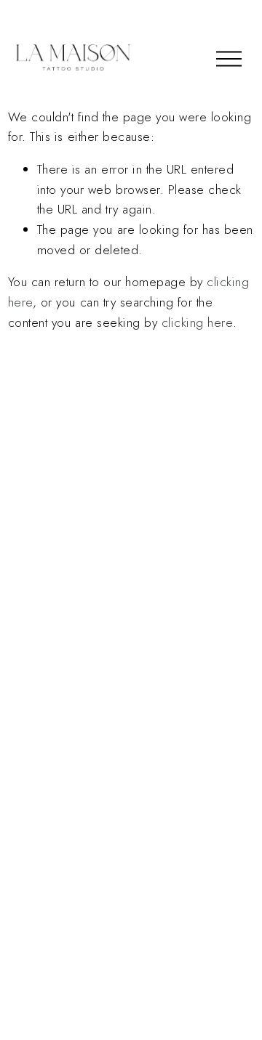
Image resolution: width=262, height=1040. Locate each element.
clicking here (197, 322)
